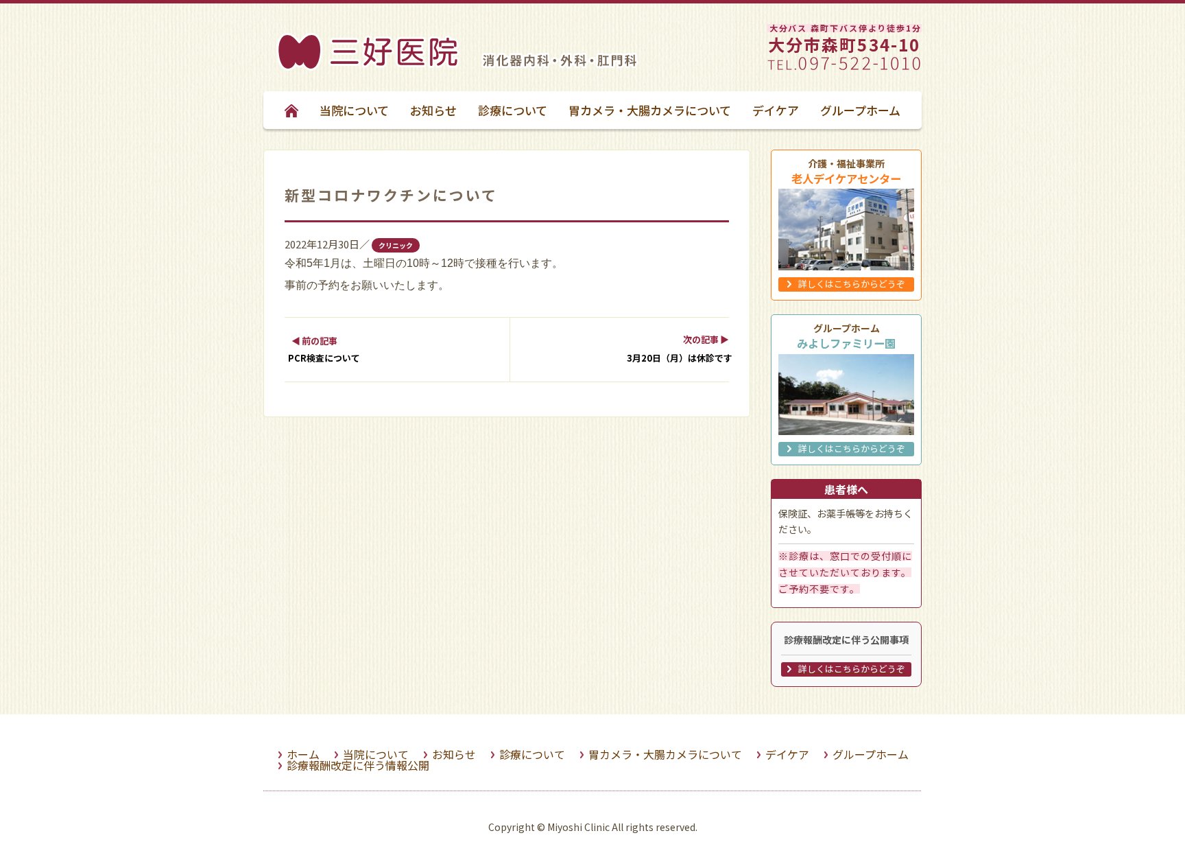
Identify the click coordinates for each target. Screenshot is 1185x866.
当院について (354, 110)
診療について (512, 110)
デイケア (775, 110)
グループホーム (860, 110)
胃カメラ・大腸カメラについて (649, 110)
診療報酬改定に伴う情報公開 (358, 765)
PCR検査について (324, 357)
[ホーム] (367, 66)
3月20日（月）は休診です (679, 357)
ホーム (303, 754)
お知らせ (433, 110)
